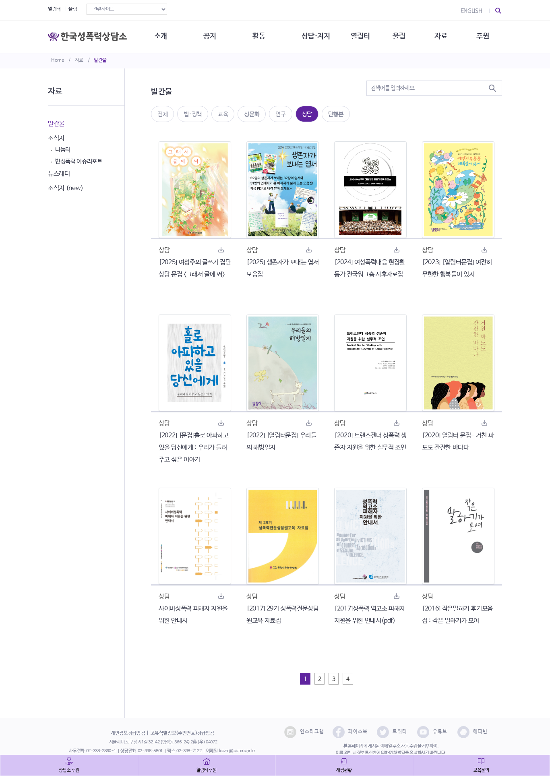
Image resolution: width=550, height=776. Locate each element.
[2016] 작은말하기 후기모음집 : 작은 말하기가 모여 (457, 615)
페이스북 (358, 732)
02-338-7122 (188, 751)
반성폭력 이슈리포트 (78, 161)
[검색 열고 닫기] (498, 10)
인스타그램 (312, 732)
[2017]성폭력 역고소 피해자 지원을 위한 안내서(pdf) (369, 615)
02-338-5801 (150, 751)
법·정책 (193, 114)
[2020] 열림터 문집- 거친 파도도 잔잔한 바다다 (458, 441)
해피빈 (480, 732)
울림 (72, 9)
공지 (209, 36)
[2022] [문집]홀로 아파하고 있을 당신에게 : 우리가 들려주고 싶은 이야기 (194, 448)
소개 (160, 36)
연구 (280, 114)
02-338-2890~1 (101, 751)
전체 (162, 114)
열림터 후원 (206, 770)
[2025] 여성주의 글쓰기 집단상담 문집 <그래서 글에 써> (195, 268)
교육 (223, 114)
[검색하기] (492, 88)
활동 (258, 36)
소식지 (56, 138)
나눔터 (62, 149)
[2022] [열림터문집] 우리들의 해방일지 (281, 441)
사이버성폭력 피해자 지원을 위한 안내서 (193, 615)
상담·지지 (316, 36)
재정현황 (344, 770)
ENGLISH (471, 11)
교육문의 (481, 770)
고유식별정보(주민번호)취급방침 (182, 733)
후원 (482, 36)
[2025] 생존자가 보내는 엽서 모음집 (282, 268)
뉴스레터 (59, 174)
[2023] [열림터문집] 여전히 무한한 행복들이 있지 (457, 268)
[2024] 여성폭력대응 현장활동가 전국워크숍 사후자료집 (369, 268)
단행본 (335, 114)
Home (57, 60)
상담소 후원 (69, 770)
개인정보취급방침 (128, 733)
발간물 (100, 60)
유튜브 (440, 732)
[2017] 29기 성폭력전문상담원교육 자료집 (282, 615)
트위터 (400, 732)
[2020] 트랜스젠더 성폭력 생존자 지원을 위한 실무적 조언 (370, 441)
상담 (307, 114)
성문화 (251, 114)
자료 (79, 60)
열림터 (54, 9)
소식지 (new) (65, 188)
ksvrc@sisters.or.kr (237, 751)
